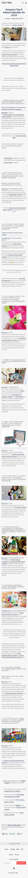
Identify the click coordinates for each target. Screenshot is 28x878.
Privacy (17, 854)
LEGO (22, 391)
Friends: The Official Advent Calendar (13, 227)
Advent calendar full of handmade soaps (13, 301)
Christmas (7, 47)
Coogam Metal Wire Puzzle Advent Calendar (13, 176)
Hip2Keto (18, 805)
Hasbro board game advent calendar (14, 478)
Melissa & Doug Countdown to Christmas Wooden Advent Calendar (12, 528)
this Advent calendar (20, 507)
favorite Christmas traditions (9, 54)
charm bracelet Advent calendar (11, 425)
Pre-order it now (6, 238)
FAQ (22, 849)
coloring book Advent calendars (14, 693)
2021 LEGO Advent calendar (13, 360)
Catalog (12, 849)
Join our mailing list (14, 859)
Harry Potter (15, 395)
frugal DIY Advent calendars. (12, 791)
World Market (8, 158)
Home (6, 849)
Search (11, 854)
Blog (18, 849)
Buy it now (5, 113)
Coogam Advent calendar (15, 194)
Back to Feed (15, 843)
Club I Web (15, 873)
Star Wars (10, 396)
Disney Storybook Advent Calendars (12, 586)
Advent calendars (17, 25)
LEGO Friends (19, 396)
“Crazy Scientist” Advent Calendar (13, 719)
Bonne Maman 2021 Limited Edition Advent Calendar (13, 101)
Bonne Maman (8, 162)
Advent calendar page (14, 825)
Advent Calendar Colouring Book (11, 668)
